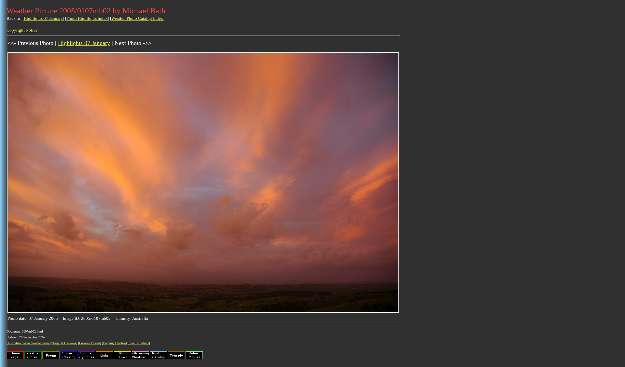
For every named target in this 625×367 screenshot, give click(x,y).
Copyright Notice (22, 30)
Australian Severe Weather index (28, 343)
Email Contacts (139, 343)
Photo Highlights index (87, 18)
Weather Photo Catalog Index (137, 18)
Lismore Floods (89, 343)
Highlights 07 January (43, 18)
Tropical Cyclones (64, 343)
